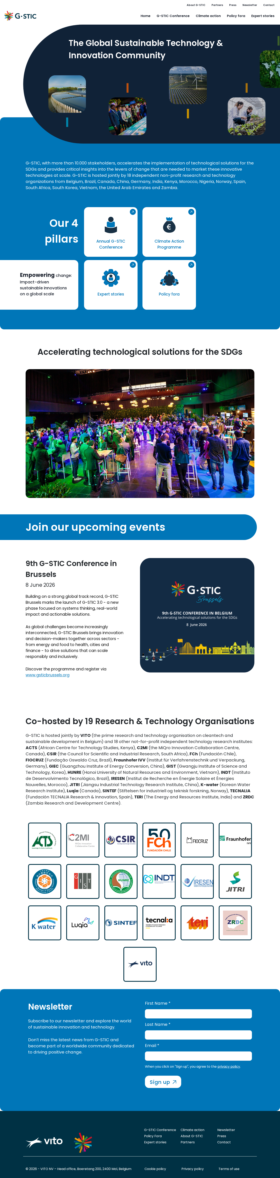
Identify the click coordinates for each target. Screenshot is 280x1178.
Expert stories (262, 16)
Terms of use (229, 1169)
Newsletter (249, 5)
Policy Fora (153, 1136)
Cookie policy (155, 1169)
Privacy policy (192, 1169)
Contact (268, 5)
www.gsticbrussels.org (47, 675)
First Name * (158, 1003)
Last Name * (158, 1024)
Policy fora (236, 16)
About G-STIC (196, 5)
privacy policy (228, 1066)
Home (145, 16)
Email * (152, 1045)
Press (232, 5)
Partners (217, 5)
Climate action (208, 16)
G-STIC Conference (173, 16)
